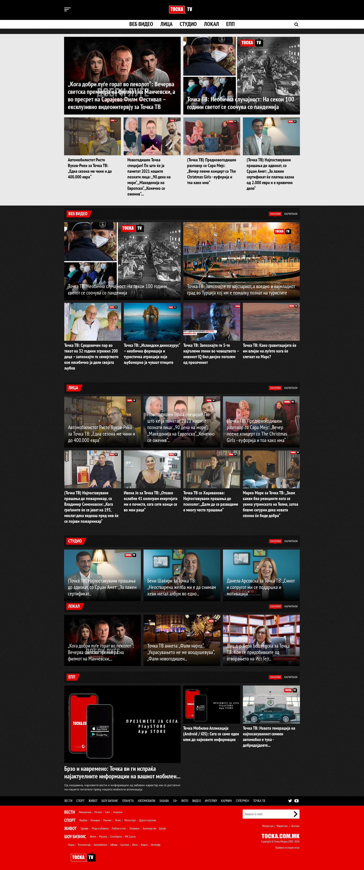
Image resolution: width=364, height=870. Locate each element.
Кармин (226, 801)
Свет (107, 812)
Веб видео (141, 24)
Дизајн (162, 828)
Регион (98, 812)
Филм (93, 836)
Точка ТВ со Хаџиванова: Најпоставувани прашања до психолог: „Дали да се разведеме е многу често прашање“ (210, 501)
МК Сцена (130, 836)
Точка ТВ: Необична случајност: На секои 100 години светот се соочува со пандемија (240, 103)
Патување (134, 828)
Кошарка (95, 820)
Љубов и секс (119, 828)
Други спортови (147, 820)
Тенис (118, 820)
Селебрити (116, 836)
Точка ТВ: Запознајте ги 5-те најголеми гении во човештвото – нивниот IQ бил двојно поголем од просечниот (211, 354)
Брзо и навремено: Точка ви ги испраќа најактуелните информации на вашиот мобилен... (122, 772)
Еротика (124, 844)
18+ (175, 801)
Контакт (295, 826)
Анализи (117, 812)
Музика (103, 836)
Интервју (211, 801)
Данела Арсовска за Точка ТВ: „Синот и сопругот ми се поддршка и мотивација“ (261, 587)
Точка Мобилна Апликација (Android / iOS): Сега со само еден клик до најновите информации (211, 734)
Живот (93, 801)
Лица (166, 24)
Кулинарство (149, 828)
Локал (211, 24)
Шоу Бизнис (75, 836)
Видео (196, 801)
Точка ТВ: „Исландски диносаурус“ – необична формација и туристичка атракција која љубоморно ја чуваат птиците (152, 354)
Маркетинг (282, 826)
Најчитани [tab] (290, 214)
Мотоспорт (130, 820)
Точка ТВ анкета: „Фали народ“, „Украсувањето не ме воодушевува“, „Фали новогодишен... (180, 652)
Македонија (85, 812)
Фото (184, 801)
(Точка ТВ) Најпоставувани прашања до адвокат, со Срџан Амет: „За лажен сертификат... (102, 587)
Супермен (242, 801)
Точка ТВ (259, 801)
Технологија (84, 844)
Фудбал (83, 820)
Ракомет (107, 820)
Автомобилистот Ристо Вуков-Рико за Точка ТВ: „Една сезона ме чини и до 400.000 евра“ (90, 168)
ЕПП (230, 24)
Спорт (80, 801)
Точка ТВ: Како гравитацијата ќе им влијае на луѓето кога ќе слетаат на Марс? (269, 351)
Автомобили (146, 801)
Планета (128, 801)
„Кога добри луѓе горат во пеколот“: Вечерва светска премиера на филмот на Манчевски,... (101, 652)
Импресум (267, 826)
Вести (68, 801)
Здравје (84, 828)
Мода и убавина (100, 828)
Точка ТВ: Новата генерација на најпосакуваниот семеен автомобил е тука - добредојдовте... (269, 737)
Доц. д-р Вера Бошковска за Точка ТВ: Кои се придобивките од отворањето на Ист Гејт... (258, 652)
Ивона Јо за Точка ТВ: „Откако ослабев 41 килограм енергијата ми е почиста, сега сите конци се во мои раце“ (150, 501)
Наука (71, 844)
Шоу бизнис (109, 801)
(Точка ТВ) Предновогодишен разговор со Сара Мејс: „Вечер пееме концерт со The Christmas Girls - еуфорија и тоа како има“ (211, 171)
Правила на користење (287, 847)
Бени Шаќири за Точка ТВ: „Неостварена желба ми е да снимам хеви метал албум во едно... (181, 587)
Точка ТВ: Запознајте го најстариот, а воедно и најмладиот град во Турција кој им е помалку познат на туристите (241, 289)
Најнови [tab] (275, 214)
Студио (188, 24)
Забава (164, 801)
